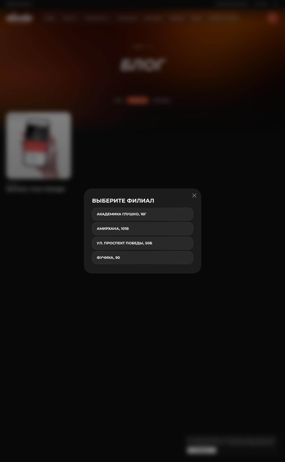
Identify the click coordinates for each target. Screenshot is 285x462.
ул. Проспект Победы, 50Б (124, 243)
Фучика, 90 (108, 257)
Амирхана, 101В (113, 228)
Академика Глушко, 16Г (121, 214)
